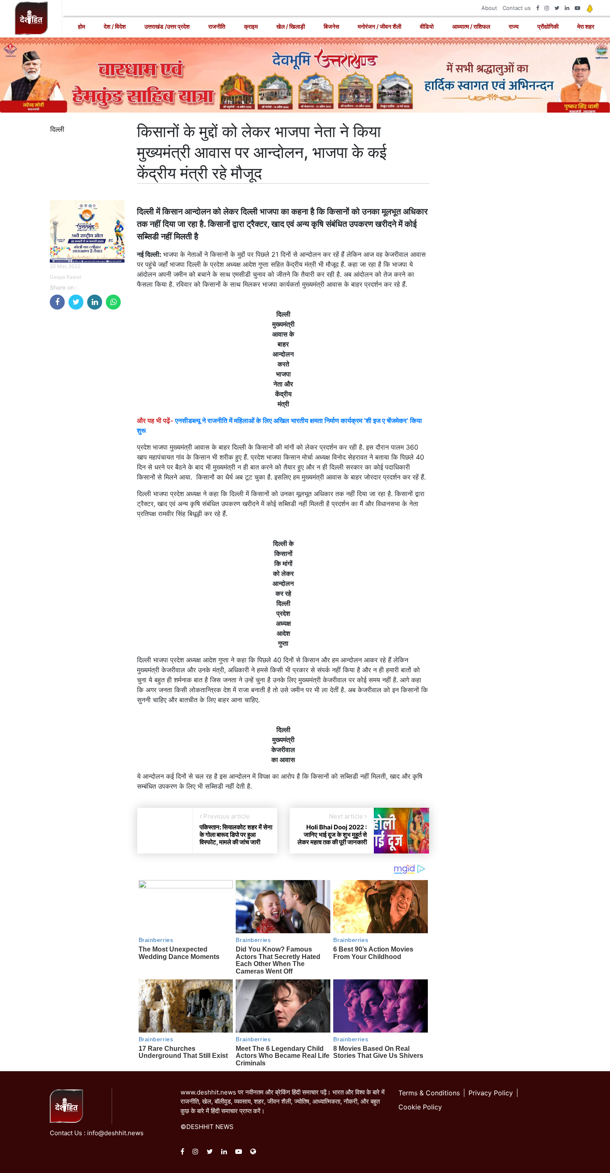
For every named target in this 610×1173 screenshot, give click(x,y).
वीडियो (427, 26)
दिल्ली (57, 129)
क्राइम (251, 26)
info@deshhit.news (115, 1133)
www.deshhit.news (208, 1092)
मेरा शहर (585, 26)
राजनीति (216, 26)
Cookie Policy (420, 1107)
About (489, 8)
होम (81, 26)
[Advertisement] (87, 441)
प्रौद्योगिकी (548, 26)
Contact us (517, 8)
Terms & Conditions (429, 1093)
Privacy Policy (490, 1093)
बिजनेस (331, 26)
